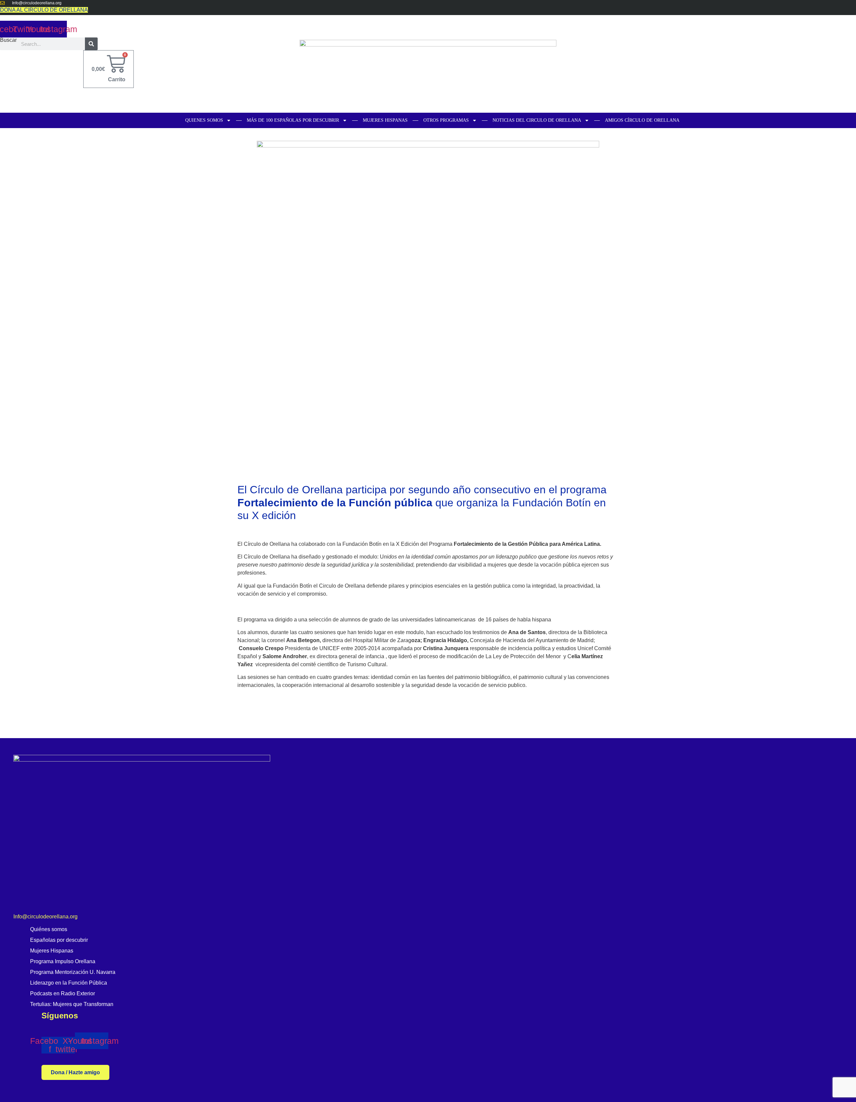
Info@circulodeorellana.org (45, 916)
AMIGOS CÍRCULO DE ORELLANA (642, 120)
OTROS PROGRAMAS (446, 120)
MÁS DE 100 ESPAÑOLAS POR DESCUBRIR (293, 120)
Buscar (8, 40)
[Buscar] (91, 43)
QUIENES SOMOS (204, 120)
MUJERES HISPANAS (385, 120)
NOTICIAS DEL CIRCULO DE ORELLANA (537, 120)
